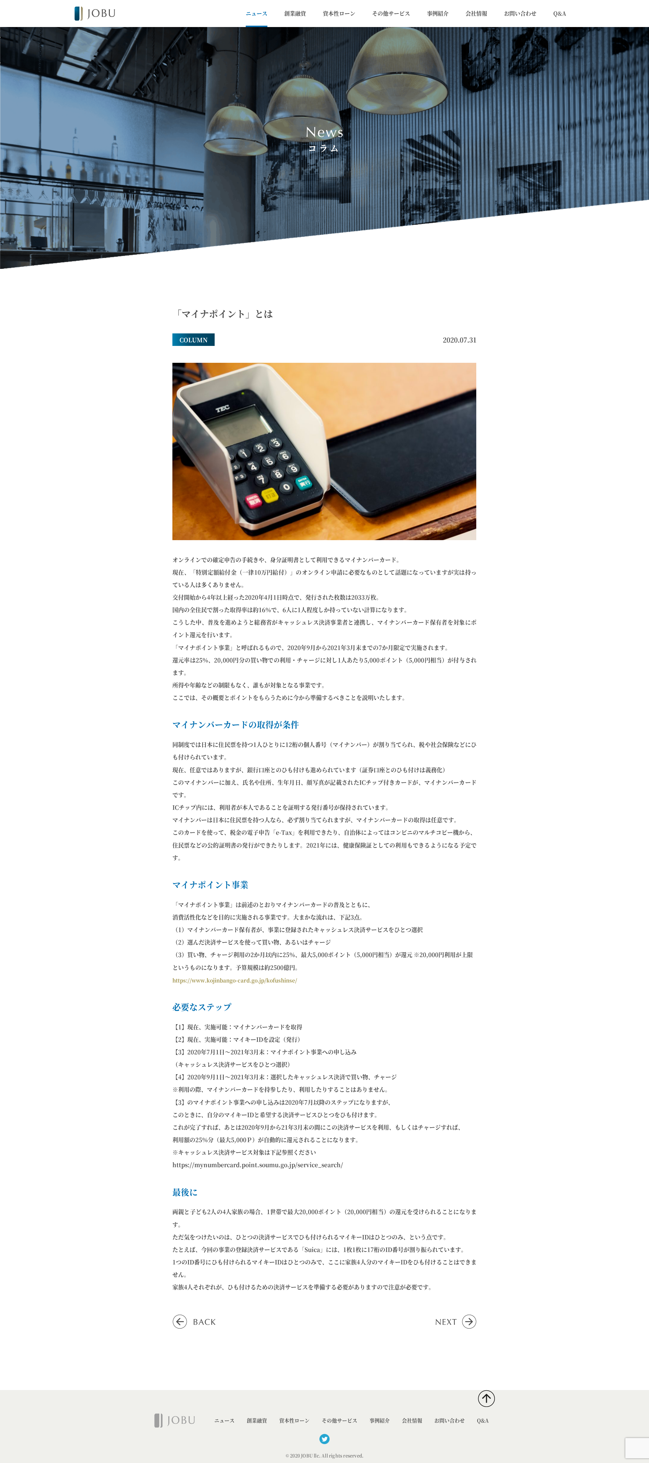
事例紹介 (438, 13)
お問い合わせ (520, 13)
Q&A (559, 13)
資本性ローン (339, 13)
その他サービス (391, 13)
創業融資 (295, 13)
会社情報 (476, 13)
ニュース (256, 13)
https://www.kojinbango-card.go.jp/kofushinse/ (234, 980)
